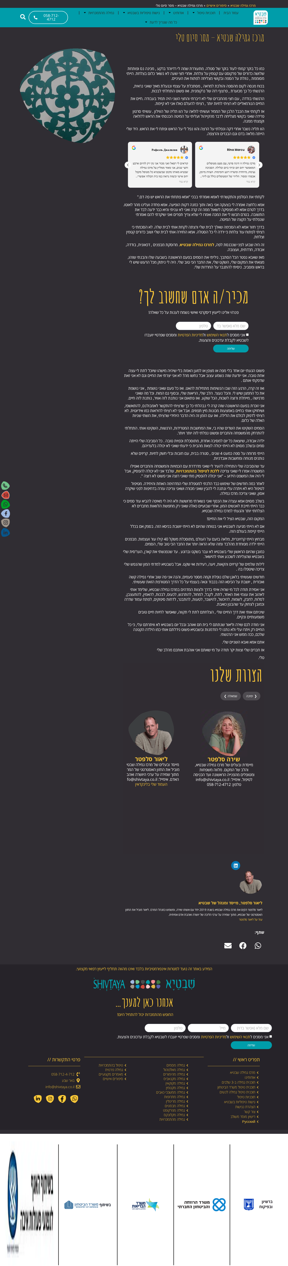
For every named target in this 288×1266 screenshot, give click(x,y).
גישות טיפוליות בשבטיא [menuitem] (144, 12)
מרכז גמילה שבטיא (243, 5)
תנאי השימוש (217, 335)
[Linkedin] (235, 865)
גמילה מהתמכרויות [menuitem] (101, 12)
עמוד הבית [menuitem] (231, 12)
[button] (259, 165)
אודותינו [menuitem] (178, 12)
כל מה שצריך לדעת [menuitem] (163, 22)
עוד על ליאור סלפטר (250, 919)
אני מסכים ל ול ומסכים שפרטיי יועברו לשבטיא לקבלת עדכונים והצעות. (192, 1036)
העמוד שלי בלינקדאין (151, 784)
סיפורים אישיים (216, 5)
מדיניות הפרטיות (190, 335)
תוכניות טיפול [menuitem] (206, 12)
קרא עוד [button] (183, 182)
